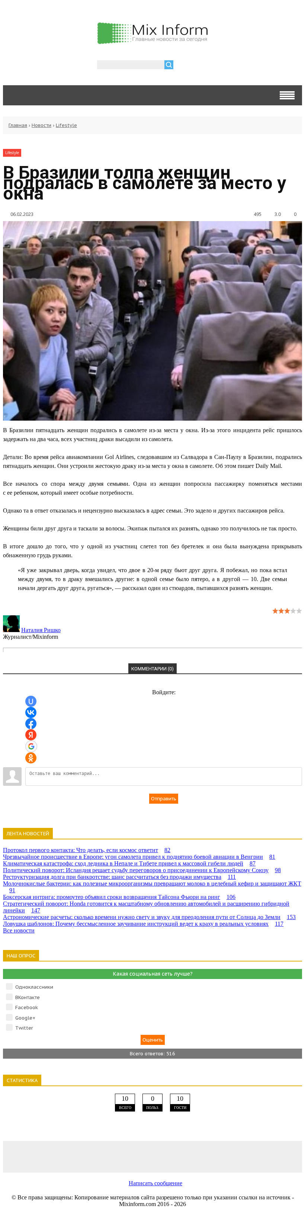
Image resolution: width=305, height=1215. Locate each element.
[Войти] (183, 66)
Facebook (26, 1007)
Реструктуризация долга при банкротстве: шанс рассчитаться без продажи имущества (119, 877)
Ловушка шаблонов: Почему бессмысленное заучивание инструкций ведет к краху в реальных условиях (143, 924)
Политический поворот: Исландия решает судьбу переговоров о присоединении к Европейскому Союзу (142, 870)
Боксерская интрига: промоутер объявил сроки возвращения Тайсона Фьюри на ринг (119, 897)
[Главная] (152, 41)
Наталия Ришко (41, 630)
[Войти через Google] (31, 746)
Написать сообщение (155, 1183)
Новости (41, 125)
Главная (18, 125)
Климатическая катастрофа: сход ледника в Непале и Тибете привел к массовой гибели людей (129, 863)
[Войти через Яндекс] (30, 734)
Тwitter (24, 1028)
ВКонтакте (27, 997)
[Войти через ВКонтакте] (30, 712)
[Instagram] (212, 1156)
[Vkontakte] (33, 1156)
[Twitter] (152, 1156)
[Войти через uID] (30, 701)
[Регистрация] (200, 66)
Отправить (163, 798)
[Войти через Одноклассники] (30, 757)
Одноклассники (34, 987)
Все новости (19, 930)
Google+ (25, 1018)
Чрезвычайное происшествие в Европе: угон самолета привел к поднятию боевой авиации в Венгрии (139, 857)
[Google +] (271, 1156)
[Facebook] (93, 1156)
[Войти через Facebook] (30, 723)
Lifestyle (66, 125)
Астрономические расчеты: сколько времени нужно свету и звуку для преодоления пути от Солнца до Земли (149, 917)
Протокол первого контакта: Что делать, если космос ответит (86, 850)
